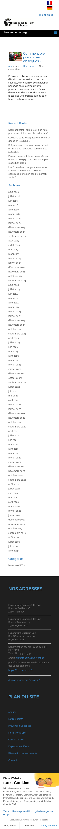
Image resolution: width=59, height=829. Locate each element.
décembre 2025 (16, 227)
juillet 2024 (14, 289)
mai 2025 (13, 249)
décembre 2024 (16, 267)
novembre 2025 (16, 231)
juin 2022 (13, 391)
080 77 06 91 (46, 15)
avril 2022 (13, 400)
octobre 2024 (15, 276)
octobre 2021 (15, 422)
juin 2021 (12, 440)
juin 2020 (13, 493)
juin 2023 (13, 347)
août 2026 (13, 192)
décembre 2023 (16, 320)
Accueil (12, 712)
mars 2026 (14, 214)
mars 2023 (14, 360)
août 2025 (13, 240)
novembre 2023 (16, 324)
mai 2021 (13, 444)
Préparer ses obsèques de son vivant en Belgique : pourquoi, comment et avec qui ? (28, 148)
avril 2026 (13, 209)
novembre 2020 (16, 471)
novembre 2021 (16, 417)
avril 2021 (13, 448)
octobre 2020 (15, 475)
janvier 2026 (14, 223)
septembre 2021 (17, 426)
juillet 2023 (14, 342)
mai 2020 (13, 497)
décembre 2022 (16, 373)
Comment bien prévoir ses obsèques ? (35, 57)
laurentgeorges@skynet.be (29, 658)
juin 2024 (13, 293)
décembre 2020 (16, 466)
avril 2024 (13, 302)
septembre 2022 (17, 382)
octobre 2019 (15, 528)
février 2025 (14, 258)
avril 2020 (13, 502)
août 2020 (13, 484)
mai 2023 (13, 351)
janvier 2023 (14, 369)
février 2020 (14, 510)
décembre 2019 (16, 519)
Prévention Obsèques (19, 726)
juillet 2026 (14, 196)
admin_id (17, 66)
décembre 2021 (16, 413)
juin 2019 (13, 546)
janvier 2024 (14, 316)
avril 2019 (13, 550)
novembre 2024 (16, 271)
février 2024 (14, 311)
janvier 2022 (14, 409)
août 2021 (13, 431)
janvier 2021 (14, 462)
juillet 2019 (14, 541)
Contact (12, 760)
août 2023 (13, 338)
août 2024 (13, 285)
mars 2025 (14, 254)
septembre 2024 (17, 280)
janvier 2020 (14, 515)
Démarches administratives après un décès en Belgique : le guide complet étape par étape (28, 159)
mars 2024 (14, 307)
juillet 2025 (14, 245)
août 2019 (13, 537)
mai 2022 (13, 395)
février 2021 (14, 457)
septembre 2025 (17, 236)
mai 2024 (13, 298)
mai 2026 (13, 205)
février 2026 (14, 218)
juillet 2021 (14, 435)
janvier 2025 (14, 262)
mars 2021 (13, 453)
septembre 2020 (17, 479)
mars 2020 (14, 506)
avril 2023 (13, 355)
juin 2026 (13, 200)
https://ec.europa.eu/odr (21, 670)
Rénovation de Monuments (22, 753)
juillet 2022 (14, 386)
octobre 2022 (15, 378)
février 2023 (14, 364)
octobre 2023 (15, 329)
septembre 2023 (17, 333)
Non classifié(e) (16, 565)
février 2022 (14, 404)
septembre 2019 (17, 533)
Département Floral (18, 746)
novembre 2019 (16, 524)
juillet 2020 (14, 488)
